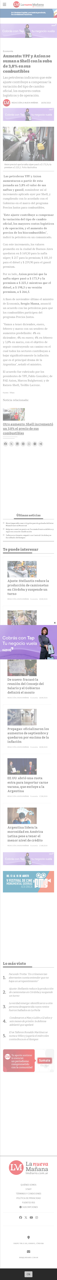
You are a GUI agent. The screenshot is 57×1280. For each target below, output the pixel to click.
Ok (28, 1274)
